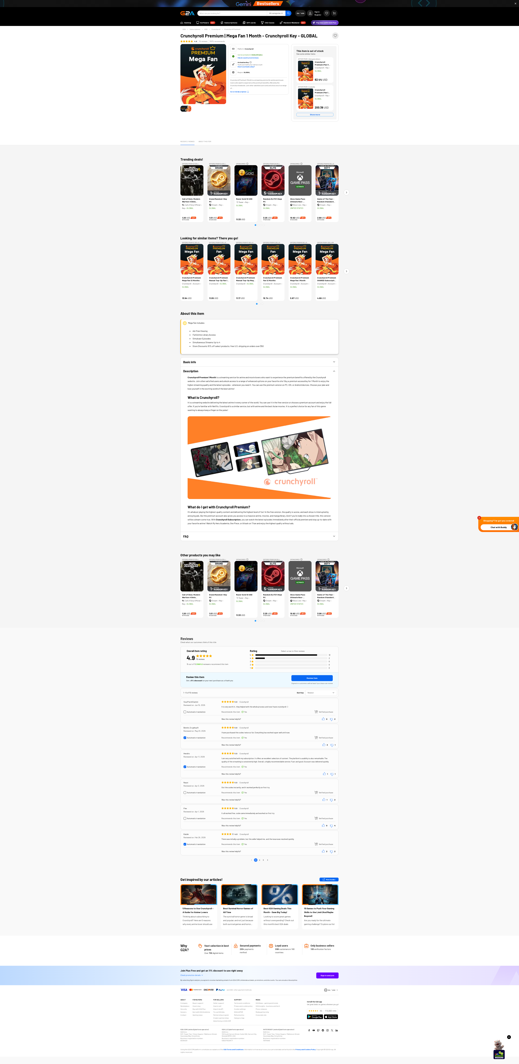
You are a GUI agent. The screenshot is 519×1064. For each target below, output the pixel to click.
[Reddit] (323, 1030)
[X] (332, 1030)
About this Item (205, 141)
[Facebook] (309, 1030)
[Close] (515, 3)
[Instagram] (327, 1030)
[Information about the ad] (247, 164)
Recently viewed (187, 141)
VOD (205, 29)
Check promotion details (190, 975)
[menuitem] (185, 22)
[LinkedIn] (337, 1030)
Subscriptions (195, 29)
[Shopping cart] (334, 13)
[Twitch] (318, 1030)
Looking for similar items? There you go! (209, 238)
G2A (184, 29)
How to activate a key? (246, 67)
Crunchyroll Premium (232, 29)
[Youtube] (314, 1030)
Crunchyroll (216, 29)
